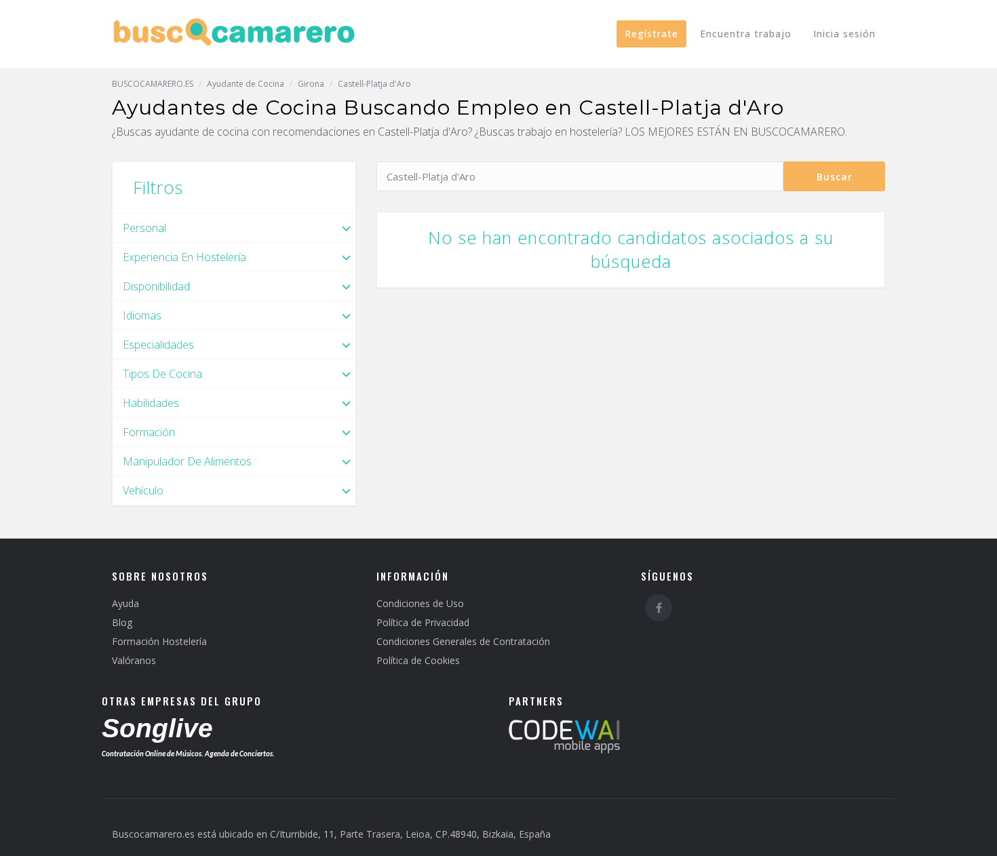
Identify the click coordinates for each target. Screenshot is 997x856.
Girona (311, 84)
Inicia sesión (844, 33)
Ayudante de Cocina (245, 84)
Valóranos (134, 660)
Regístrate (651, 33)
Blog (122, 622)
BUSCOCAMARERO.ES (152, 84)
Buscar (835, 176)
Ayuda (125, 603)
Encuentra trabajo (745, 33)
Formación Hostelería (159, 641)
